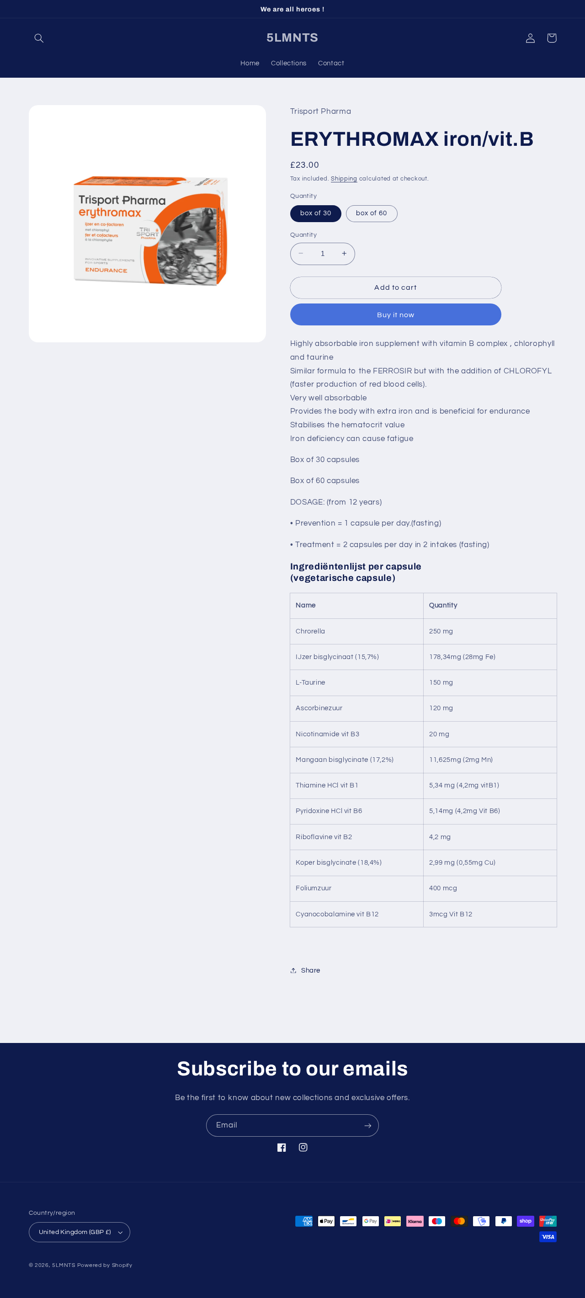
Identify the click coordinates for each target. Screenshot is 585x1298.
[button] (39, 37)
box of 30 (315, 212)
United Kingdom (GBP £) (75, 1232)
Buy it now (396, 314)
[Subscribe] (367, 1125)
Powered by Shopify (105, 1265)
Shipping (344, 179)
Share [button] (310, 970)
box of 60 (371, 212)
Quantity (303, 234)
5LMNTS (63, 1265)
